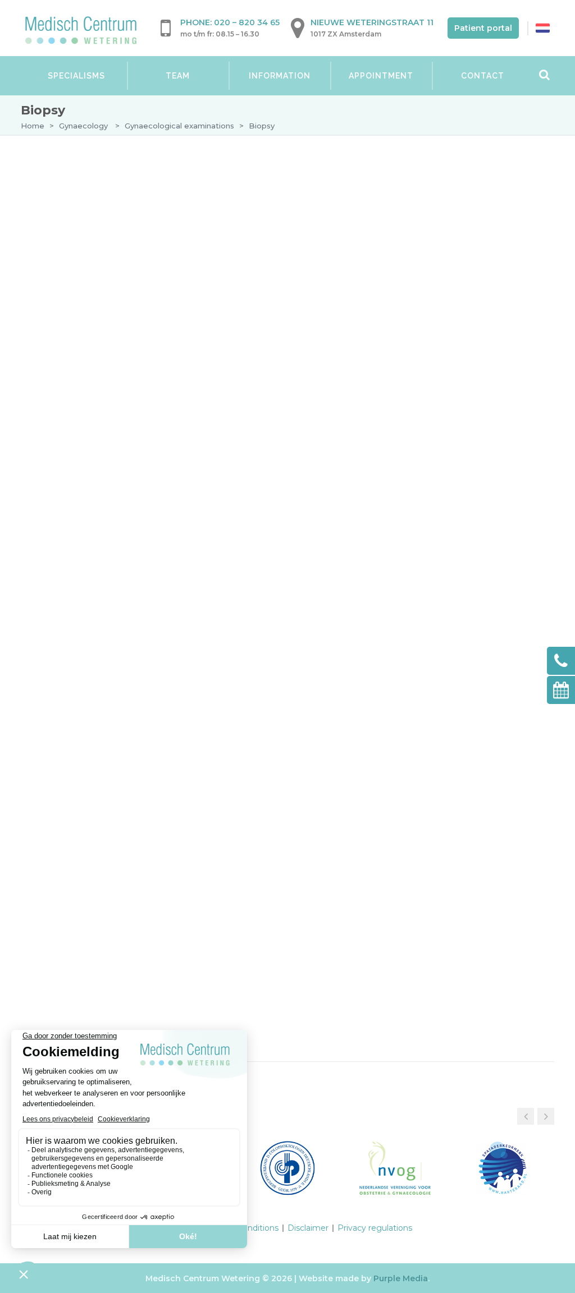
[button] (545, 1116)
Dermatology (67, 199)
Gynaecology (83, 125)
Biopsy (87, 398)
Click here (95, 819)
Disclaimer (308, 1228)
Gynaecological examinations (179, 125)
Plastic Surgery (73, 579)
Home (32, 125)
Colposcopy (92, 377)
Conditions (75, 468)
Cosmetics (59, 558)
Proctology (64, 515)
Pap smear (90, 358)
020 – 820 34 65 (247, 22)
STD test (86, 420)
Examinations (80, 300)
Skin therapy (65, 536)
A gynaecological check (102, 278)
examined (282, 274)
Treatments (76, 447)
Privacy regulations (374, 1228)
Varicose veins (68, 494)
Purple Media (400, 1278)
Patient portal (483, 28)
